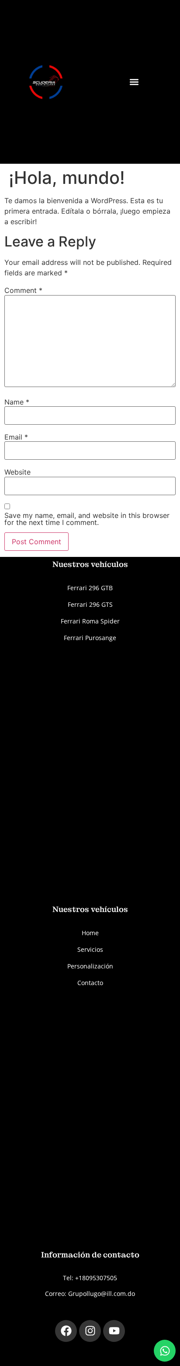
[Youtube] (114, 1331)
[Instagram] (90, 1331)
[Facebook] (66, 1331)
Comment (23, 290)
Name (16, 401)
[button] (134, 82)
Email (16, 436)
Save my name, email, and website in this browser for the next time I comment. (87, 519)
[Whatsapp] (165, 1351)
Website (17, 471)
